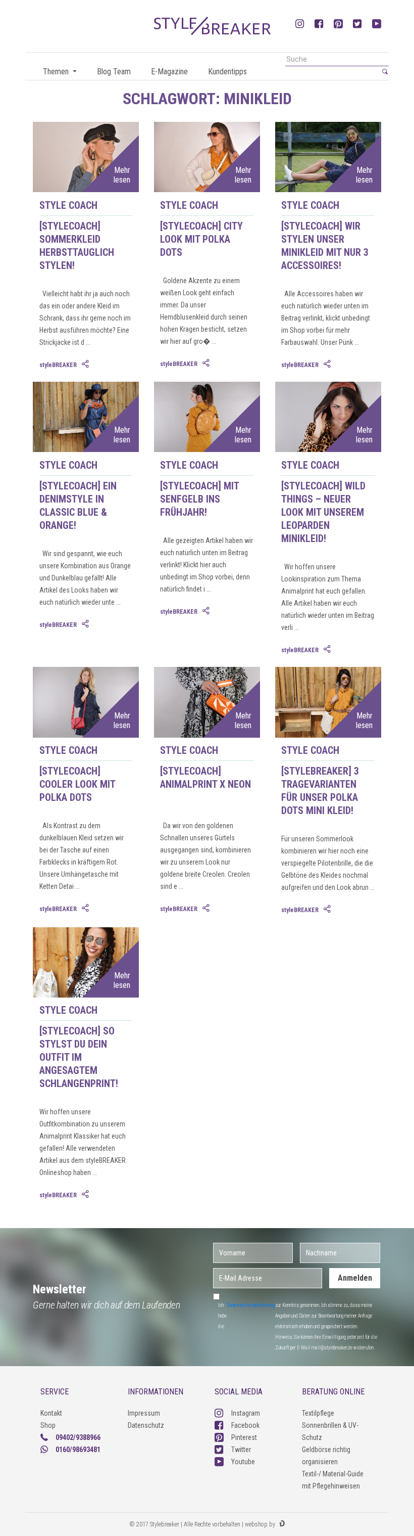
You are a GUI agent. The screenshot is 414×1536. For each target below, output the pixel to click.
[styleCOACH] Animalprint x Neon (205, 777)
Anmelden (355, 1278)
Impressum (144, 1413)
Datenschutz (146, 1425)
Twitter (241, 1449)
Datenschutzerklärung (251, 1305)
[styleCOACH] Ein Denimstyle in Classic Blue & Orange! (78, 505)
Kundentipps (227, 71)
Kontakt (51, 1413)
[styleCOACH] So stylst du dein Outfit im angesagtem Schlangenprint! (78, 1057)
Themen (57, 71)
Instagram (245, 1413)
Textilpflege (318, 1413)
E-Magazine (169, 71)
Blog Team (114, 71)
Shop (48, 1425)
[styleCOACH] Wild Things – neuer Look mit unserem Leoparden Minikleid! (323, 512)
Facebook (245, 1425)
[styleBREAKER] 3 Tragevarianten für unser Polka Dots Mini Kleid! (320, 791)
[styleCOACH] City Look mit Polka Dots (201, 239)
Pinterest (244, 1437)
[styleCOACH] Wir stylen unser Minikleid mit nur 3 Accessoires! (325, 246)
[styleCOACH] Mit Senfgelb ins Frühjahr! (199, 499)
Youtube (243, 1462)
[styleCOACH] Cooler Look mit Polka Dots (77, 784)
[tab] (86, 364)
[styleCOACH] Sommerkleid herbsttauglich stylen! (76, 246)
